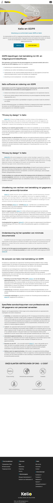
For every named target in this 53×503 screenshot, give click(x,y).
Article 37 (31, 279)
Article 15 (15, 205)
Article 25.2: (7, 157)
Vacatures (38, 466)
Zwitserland (38, 486)
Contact (37, 469)
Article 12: (6, 194)
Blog (20, 464)
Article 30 (4, 251)
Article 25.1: (7, 119)
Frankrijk (38, 477)
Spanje (37, 482)
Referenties (21, 466)
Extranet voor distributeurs (25, 479)
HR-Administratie (6, 466)
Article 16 (25, 205)
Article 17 (19, 211)
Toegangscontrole (6, 469)
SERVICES (18, 45)
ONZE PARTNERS (32, 45)
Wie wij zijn (38, 464)
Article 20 (21, 222)
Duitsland (38, 475)
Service (20, 471)
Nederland (38, 479)
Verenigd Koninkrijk (40, 484)
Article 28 (6, 297)
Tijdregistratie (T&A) (7, 464)
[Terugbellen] (50, 2)
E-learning (21, 469)
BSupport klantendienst (24, 477)
